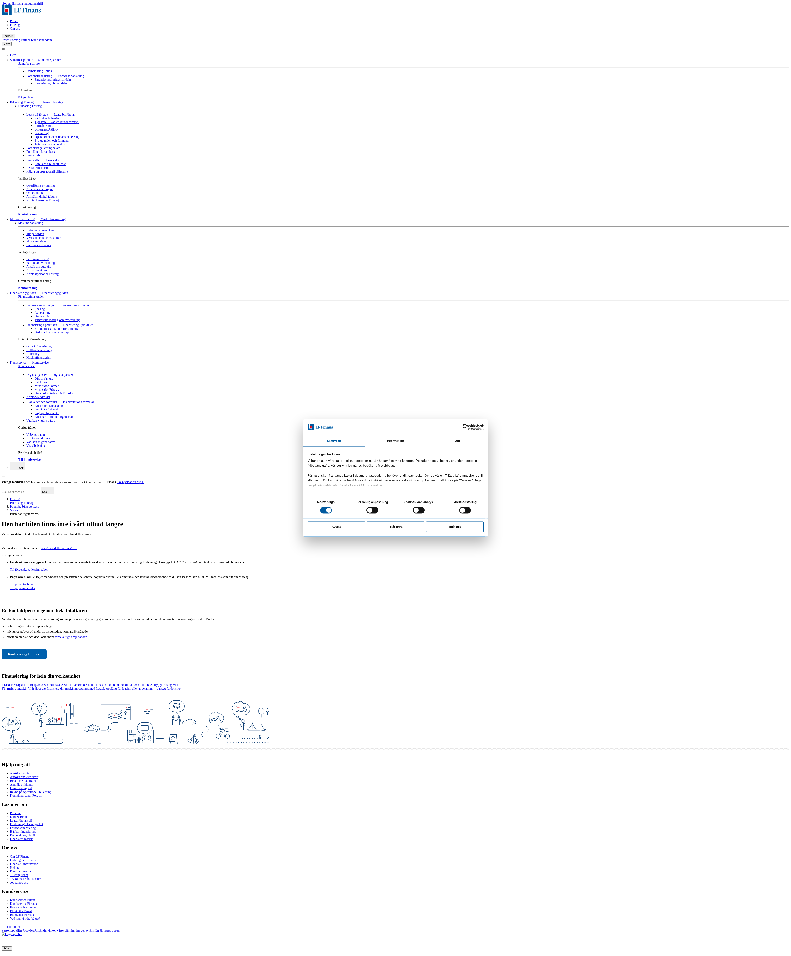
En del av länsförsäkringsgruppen (98, 930)
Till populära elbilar (22, 588)
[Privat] (21, 14)
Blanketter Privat (21, 911)
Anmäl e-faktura (37, 270)
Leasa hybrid (34, 155)
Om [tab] (457, 440)
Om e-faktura (35, 193)
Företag (15, 25)
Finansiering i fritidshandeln (53, 79)
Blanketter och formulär (41, 402)
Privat (14, 21)
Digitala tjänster (36, 375)
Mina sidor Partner (47, 386)
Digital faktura (44, 378)
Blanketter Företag (22, 914)
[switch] (372, 510)
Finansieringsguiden (23, 293)
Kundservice (18, 362)
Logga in (8, 35)
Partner (25, 40)
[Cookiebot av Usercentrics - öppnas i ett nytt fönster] (466, 427)
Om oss (15, 28)
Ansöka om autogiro (39, 189)
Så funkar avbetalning (40, 263)
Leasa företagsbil (21, 788)
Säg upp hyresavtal (47, 413)
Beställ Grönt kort (46, 409)
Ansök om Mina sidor (49, 405)
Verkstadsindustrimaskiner (43, 237)
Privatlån (15, 813)
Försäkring (42, 133)
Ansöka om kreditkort (24, 777)
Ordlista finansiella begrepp (52, 332)
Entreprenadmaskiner (40, 230)
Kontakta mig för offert (24, 654)
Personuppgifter (12, 930)
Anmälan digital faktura (41, 196)
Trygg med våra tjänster (25, 878)
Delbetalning (43, 316)
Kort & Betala (19, 816)
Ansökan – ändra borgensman (54, 417)
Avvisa (336, 526)
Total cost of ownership (50, 144)
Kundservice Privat (22, 900)
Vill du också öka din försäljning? (56, 328)
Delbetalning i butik (39, 71)
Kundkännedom (41, 40)
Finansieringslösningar (41, 305)
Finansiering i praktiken (41, 325)
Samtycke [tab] (334, 440)
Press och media (20, 871)
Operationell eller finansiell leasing (57, 137)
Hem (13, 55)
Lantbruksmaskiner (38, 245)
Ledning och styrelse (23, 860)
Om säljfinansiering (39, 346)
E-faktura (41, 382)
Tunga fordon (35, 234)
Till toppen (13, 926)
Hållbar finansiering (39, 350)
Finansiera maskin (21, 839)
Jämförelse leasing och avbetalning (57, 320)
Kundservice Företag (23, 903)
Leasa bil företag (37, 114)
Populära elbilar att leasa (50, 164)
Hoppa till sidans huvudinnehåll (22, 3)
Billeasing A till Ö (46, 129)
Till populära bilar (21, 584)
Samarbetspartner (21, 60)
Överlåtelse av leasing (40, 185)
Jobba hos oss (19, 882)
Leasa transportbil (37, 167)
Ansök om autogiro (38, 266)
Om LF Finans (19, 856)
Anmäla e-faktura (21, 784)
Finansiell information (24, 864)
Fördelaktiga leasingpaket (43, 148)
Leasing (40, 309)
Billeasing (32, 354)
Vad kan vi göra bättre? (41, 442)
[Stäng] (3, 49)
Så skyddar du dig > (130, 482)
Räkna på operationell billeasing (47, 171)
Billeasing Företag (22, 102)
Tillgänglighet (19, 875)
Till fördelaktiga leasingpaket (28, 569)
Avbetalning (42, 312)
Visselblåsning (35, 445)
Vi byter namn (35, 434)
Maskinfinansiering (22, 219)
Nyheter (15, 867)
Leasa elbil (33, 160)
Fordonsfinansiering (39, 76)
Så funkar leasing (37, 259)
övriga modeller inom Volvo (59, 548)
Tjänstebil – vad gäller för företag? (57, 122)
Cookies (28, 930)
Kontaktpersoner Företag (42, 200)
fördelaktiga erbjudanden (71, 637)
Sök (21, 467)
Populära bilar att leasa (41, 151)
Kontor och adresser (23, 907)
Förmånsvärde (44, 125)
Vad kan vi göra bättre (40, 420)
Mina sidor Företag (47, 389)
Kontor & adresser (38, 397)
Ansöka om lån (20, 773)
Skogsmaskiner (36, 241)
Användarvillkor (45, 930)
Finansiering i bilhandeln (51, 83)
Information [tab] (395, 440)
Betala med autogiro (23, 780)
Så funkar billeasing (47, 118)
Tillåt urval (395, 526)
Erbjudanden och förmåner (52, 140)
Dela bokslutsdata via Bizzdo (54, 393)
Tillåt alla (454, 526)
